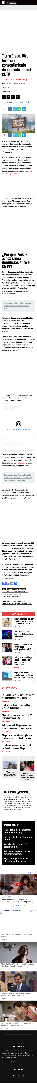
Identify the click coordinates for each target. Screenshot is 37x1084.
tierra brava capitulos (24, 603)
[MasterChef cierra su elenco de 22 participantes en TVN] (7, 647)
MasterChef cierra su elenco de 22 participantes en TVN (23, 647)
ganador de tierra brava (10, 598)
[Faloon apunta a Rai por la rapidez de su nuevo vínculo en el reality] (7, 622)
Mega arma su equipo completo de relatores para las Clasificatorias (23, 675)
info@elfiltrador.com (15, 1062)
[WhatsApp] (13, 97)
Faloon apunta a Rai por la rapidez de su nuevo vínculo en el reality (24, 621)
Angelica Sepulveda (13, 589)
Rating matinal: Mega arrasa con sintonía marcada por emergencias (23, 661)
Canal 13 (23, 589)
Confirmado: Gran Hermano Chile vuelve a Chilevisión (23, 634)
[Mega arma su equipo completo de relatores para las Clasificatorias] (7, 675)
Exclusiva (17, 626)
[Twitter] (8, 97)
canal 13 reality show (20, 591)
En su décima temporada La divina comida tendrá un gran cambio (27, 776)
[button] (3, 2)
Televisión (17, 667)
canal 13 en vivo (7, 591)
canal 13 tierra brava (9, 596)
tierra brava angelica (18, 601)
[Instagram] (18, 1076)
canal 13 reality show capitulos (12, 594)
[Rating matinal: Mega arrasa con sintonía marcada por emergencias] (7, 660)
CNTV (18, 596)
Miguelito (22, 463)
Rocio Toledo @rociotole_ (16, 84)
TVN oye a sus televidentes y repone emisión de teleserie (10, 774)
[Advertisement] (18, 30)
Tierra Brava (20, 80)
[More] (28, 102)
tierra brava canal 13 (9, 603)
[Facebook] (4, 97)
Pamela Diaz (22, 598)
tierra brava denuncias (10, 606)
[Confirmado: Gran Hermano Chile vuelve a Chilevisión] (7, 634)
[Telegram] (18, 97)
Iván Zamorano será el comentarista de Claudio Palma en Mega (18, 747)
